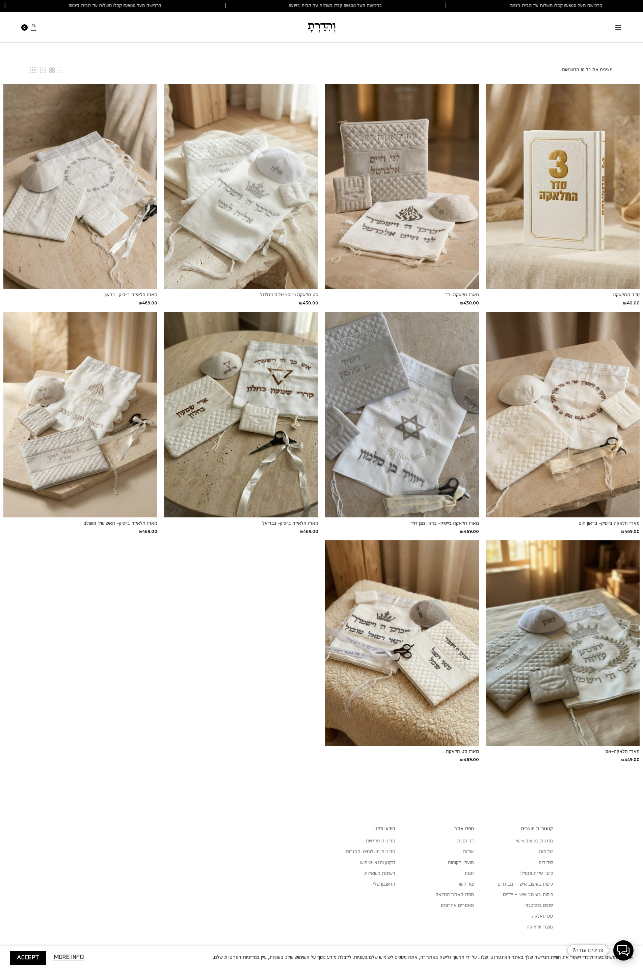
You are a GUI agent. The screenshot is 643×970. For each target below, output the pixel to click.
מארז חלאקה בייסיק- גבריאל (290, 523)
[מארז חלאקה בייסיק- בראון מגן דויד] (402, 414)
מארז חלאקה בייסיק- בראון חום (609, 523)
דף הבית (465, 841)
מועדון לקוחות (461, 862)
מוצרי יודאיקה (540, 927)
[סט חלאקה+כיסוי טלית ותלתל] (241, 186)
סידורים (546, 862)
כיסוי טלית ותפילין (536, 873)
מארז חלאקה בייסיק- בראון (131, 295)
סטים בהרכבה (539, 905)
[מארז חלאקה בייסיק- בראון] (80, 186)
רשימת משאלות (379, 873)
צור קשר (465, 884)
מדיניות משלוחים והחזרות (370, 852)
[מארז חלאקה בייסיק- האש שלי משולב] (80, 414)
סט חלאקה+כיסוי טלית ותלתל (289, 295)
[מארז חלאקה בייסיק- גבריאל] (241, 414)
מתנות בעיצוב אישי (534, 841)
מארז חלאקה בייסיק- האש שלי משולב (120, 523)
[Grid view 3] (43, 70)
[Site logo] (321, 27)
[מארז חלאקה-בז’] (402, 186)
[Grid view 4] (33, 70)
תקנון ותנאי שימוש (377, 862)
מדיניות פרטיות (380, 841)
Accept (28, 958)
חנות (469, 873)
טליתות (546, 852)
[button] (623, 950)
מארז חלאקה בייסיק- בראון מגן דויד (444, 523)
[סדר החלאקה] (563, 186)
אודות (468, 852)
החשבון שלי (384, 884)
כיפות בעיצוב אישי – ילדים (528, 894)
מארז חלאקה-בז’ (462, 295)
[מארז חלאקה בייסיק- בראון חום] (563, 414)
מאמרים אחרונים (457, 905)
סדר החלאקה (626, 295)
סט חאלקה (542, 916)
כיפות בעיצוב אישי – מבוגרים (525, 884)
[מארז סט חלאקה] (402, 643)
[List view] (60, 70)
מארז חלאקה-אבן (622, 751)
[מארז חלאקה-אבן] (563, 643)
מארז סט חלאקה (462, 751)
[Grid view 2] (52, 70)
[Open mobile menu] (618, 27)
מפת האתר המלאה (454, 894)
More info (68, 957)
